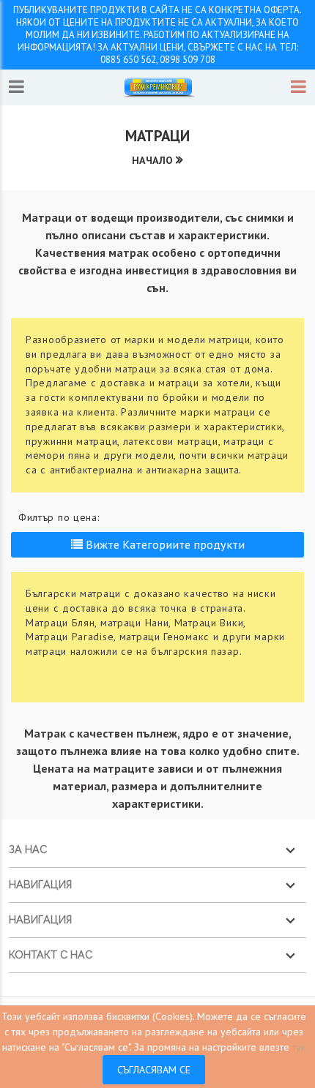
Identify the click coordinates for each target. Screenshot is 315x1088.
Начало (152, 160)
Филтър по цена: (59, 517)
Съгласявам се (153, 1069)
